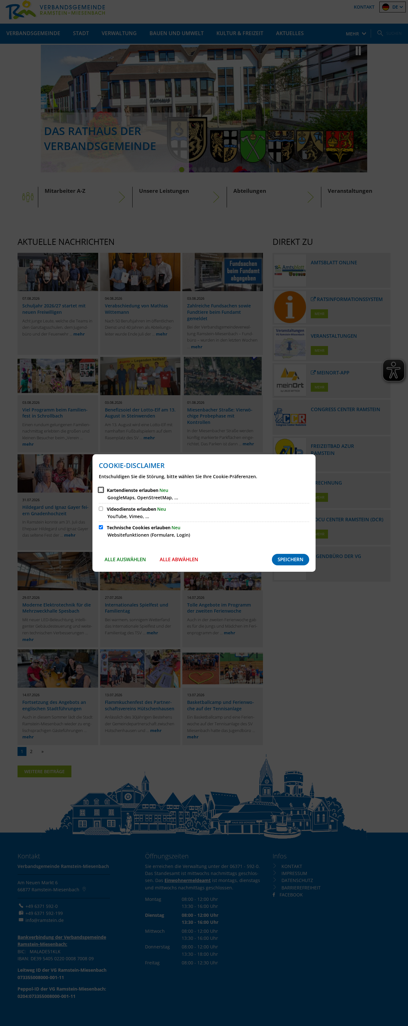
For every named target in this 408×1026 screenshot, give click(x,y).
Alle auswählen (125, 559)
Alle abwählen (179, 559)
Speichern (290, 559)
